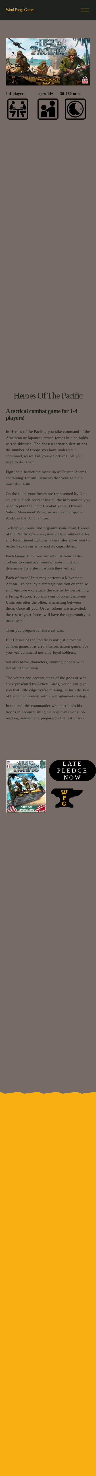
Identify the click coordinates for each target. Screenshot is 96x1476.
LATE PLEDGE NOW (72, 770)
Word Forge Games (20, 9)
